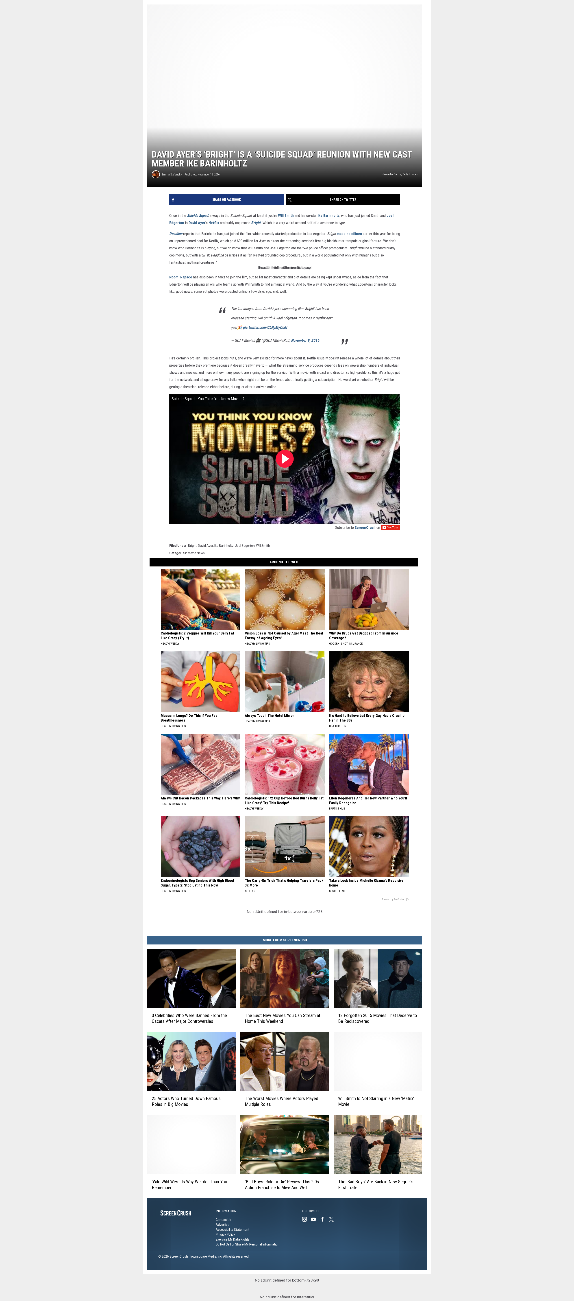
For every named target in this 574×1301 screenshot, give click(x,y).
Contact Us (223, 1220)
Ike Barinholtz (328, 215)
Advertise (222, 1224)
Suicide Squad (197, 215)
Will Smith (286, 215)
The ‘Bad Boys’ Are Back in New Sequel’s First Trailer (375, 1184)
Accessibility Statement (232, 1229)
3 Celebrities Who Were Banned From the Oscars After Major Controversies (189, 1018)
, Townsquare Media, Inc (205, 1256)
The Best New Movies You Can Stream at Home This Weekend (282, 1018)
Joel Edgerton (245, 545)
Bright (256, 222)
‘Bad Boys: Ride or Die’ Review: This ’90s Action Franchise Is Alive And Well (282, 1184)
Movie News (196, 553)
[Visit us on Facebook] (324, 1219)
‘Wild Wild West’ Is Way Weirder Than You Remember (189, 1184)
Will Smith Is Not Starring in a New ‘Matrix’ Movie (376, 1101)
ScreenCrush (365, 527)
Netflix (214, 222)
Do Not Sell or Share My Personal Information (247, 1244)
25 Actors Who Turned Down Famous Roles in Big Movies (186, 1101)
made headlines (349, 233)
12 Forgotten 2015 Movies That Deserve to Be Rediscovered (377, 1018)
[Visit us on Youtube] (315, 1219)
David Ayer (197, 222)
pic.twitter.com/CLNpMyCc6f (265, 327)
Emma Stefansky (172, 174)
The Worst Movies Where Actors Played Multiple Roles (281, 1101)
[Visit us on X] (333, 1219)
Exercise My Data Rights (233, 1239)
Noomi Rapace (180, 277)
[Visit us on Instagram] (306, 1219)
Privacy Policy (225, 1234)
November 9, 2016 (305, 340)
